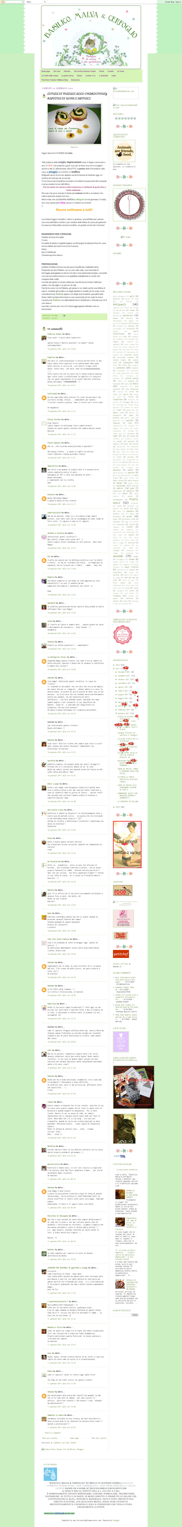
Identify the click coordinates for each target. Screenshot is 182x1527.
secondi (54, 318)
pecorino (135, 486)
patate (119, 483)
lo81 (49, 1050)
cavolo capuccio (128, 347)
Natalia (51, 890)
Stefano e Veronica (56, 533)
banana (115, 318)
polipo (126, 508)
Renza (50, 838)
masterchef (121, 446)
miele (119, 457)
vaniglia (120, 590)
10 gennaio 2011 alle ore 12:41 (62, 548)
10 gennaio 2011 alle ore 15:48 (62, 801)
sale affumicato (128, 532)
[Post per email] (64, 315)
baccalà (116, 315)
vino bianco (129, 593)
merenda (116, 454)
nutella (116, 467)
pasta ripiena (118, 480)
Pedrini (59, 294)
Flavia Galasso (54, 443)
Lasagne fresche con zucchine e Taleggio (127, 734)
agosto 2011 (123, 687)
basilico (129, 318)
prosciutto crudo (128, 519)
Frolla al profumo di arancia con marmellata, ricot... (128, 719)
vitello (131, 596)
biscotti (124, 323)
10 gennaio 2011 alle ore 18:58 (62, 995)
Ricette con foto (120, 964)
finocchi (131, 399)
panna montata (118, 473)
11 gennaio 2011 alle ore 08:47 (62, 1179)
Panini (79, 76)
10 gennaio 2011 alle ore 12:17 (62, 504)
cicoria (116, 355)
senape (131, 559)
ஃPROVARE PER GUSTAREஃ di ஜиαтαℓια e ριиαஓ (67, 1268)
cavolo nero (117, 349)
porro (132, 514)
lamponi (116, 428)
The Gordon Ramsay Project (85, 71)
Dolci (135, 383)
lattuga (131, 431)
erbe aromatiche (132, 389)
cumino (120, 381)
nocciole (135, 462)
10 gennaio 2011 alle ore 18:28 (62, 954)
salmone (131, 535)
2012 (118, 665)
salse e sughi (118, 542)
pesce (125, 493)
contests (120, 368)
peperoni (130, 491)
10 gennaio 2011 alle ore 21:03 (62, 1068)
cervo (136, 349)
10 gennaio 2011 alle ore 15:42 (62, 776)
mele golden (121, 449)
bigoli (131, 321)
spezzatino (121, 570)
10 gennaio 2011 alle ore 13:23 (62, 595)
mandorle (116, 444)
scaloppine (130, 550)
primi (129, 516)
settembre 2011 (125, 683)
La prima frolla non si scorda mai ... (128, 740)
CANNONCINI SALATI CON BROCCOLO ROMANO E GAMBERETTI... (127, 795)
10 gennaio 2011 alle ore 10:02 (62, 349)
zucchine (125, 604)
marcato (135, 444)
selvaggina (120, 559)
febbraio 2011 (124, 710)
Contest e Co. (91, 76)
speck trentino (131, 567)
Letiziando (52, 394)
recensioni (121, 524)
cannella (131, 339)
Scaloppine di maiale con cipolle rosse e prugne (127, 727)
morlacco (131, 457)
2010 (118, 807)
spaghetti (126, 564)
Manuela (51, 740)
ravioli (135, 522)
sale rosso (117, 535)
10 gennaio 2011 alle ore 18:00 (62, 931)
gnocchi (132, 412)
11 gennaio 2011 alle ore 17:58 (62, 1384)
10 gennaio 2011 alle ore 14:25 (62, 649)
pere (114, 493)
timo (133, 577)
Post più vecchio (99, 1438)
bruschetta (131, 328)
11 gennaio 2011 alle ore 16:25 (62, 1363)
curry (127, 384)
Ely (49, 556)
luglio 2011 (123, 691)
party (115, 475)
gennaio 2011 (124, 713)
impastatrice (118, 425)
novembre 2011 (124, 676)
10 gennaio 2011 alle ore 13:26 (62, 613)
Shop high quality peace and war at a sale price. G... (126, 1017)
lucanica (116, 439)
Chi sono (56, 71)
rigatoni (116, 527)
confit (124, 365)
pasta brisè (125, 475)
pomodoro (130, 511)
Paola (50, 1371)
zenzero (116, 601)
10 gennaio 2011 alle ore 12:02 (62, 486)
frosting (120, 405)
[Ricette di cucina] (121, 957)
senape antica (118, 562)
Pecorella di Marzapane (58, 1216)
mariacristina (54, 1164)
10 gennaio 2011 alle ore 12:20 (62, 525)
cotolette (134, 370)
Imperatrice (53, 466)
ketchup (131, 425)
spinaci (132, 570)
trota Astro (130, 585)
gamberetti (131, 410)
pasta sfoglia (133, 480)
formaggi (126, 402)
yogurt (115, 598)
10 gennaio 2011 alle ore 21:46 (62, 1094)
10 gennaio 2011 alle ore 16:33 (62, 853)
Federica (51, 357)
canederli (120, 339)
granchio (116, 418)
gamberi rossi (118, 412)
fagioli (125, 394)
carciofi (116, 344)
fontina (116, 402)
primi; (115, 519)
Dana (49, 913)
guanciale (116, 420)
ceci (128, 349)
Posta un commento (53, 1433)
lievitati (130, 433)
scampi (115, 553)
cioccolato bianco (131, 355)
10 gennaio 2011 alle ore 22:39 (62, 1156)
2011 (118, 669)
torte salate (119, 583)
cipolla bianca (119, 360)
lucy (49, 1353)
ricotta (132, 524)
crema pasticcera (123, 373)
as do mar (121, 310)
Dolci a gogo (53, 784)
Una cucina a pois (55, 810)
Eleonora (51, 494)
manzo (126, 444)
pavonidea (121, 486)
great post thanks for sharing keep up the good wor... (126, 1007)
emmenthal (123, 386)
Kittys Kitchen (54, 419)
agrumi (127, 299)
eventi (131, 391)
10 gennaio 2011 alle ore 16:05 (62, 830)
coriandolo (121, 370)
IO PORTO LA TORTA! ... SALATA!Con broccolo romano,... (128, 779)
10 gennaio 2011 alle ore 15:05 (62, 669)
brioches (120, 326)
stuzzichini (117, 572)
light (115, 436)
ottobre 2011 (124, 679)
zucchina (51, 761)
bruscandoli (117, 328)
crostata (116, 378)
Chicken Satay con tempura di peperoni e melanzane (127, 747)
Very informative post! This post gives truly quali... (125, 979)
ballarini (128, 315)
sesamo (132, 562)
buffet (115, 331)
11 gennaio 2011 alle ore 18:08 (62, 1407)
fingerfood (117, 399)
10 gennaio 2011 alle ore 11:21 (62, 411)
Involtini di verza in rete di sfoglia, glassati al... (127, 755)
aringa (136, 307)
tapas (118, 577)
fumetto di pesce (131, 407)
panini (130, 470)
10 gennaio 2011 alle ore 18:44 (62, 977)
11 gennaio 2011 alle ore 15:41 (62, 1345)
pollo (136, 508)
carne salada (129, 344)
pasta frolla (129, 478)
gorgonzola (117, 415)
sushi (131, 572)
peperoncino (117, 491)
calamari (135, 336)
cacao (125, 336)
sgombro (116, 564)
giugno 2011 (123, 695)
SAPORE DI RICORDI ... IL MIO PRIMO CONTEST (131, 1194)
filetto (131, 397)
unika (50, 621)
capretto (130, 342)
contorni (135, 368)
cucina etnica (131, 378)
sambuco (127, 545)
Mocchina (51, 1146)
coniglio (135, 365)
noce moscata (122, 465)
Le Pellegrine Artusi (57, 657)
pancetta (116, 470)
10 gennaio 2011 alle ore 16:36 (62, 882)
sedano (136, 556)
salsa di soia (120, 537)
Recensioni (75, 80)
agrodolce (116, 299)
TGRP (126, 577)
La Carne (120, 71)
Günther (51, 1250)
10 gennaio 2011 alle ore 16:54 (62, 905)
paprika (131, 473)
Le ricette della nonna (50, 76)
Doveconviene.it (127, 905)
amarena (129, 301)
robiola (116, 529)
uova (127, 588)
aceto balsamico (119, 296)
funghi (119, 410)
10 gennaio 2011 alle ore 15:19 (62, 732)
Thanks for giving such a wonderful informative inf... (126, 997)
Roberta (51, 577)
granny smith (129, 418)
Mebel (76, 147)
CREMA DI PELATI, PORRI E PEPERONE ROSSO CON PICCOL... (128, 771)
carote (115, 347)
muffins (125, 462)
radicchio (116, 522)
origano (130, 467)
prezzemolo (117, 516)
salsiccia (131, 542)
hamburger (116, 423)
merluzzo (135, 454)
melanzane (134, 446)
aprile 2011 (123, 702)
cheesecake (131, 352)
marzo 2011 (123, 706)
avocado (130, 313)
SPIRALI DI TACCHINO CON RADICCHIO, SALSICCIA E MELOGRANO (131, 1284)
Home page (45, 71)
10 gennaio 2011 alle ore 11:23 (62, 434)
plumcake (131, 506)
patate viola (133, 483)
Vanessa (51, 642)
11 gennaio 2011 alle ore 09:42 (62, 1241)
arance (126, 307)
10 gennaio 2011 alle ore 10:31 (62, 385)
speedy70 (51, 603)
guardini (130, 420)
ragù (126, 522)
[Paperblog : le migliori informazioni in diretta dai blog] (119, 1158)
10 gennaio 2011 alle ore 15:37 (62, 752)
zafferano (129, 598)
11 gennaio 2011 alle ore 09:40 (62, 1208)
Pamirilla (52, 1004)
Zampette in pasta (55, 1415)
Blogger (116, 1520)
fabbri (115, 394)
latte (126, 428)
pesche (130, 496)
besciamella (117, 321)
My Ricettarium (54, 862)
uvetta (136, 588)
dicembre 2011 (124, 672)
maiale (119, 441)
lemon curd (117, 433)
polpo (119, 511)
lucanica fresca (131, 439)
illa (130, 423)
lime (124, 436)
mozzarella (117, 459)
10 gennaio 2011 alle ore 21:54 (62, 1138)
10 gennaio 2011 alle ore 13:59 (62, 633)
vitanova (116, 596)
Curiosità (116, 384)
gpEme (131, 415)
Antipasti (119, 304)
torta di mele (128, 580)
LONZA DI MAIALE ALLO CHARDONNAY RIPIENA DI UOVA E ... (127, 787)
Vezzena (116, 593)
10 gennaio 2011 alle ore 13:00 (62, 569)
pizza (119, 506)
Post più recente (49, 1438)
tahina (126, 575)
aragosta (116, 307)
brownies (131, 326)
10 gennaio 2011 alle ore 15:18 (62, 714)
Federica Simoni (55, 334)
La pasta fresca (67, 76)
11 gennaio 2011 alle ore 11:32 (62, 1293)
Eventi (101, 71)
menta (133, 452)
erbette (120, 391)
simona (50, 1102)
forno (136, 402)
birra (115, 323)
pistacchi (134, 503)
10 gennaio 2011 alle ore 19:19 (62, 1019)
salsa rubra (129, 540)
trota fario (117, 588)
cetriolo (119, 352)
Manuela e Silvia (55, 1327)
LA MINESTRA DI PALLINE (128, 801)
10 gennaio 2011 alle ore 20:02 (62, 1042)
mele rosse (134, 449)
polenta (116, 508)
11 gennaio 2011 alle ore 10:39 (62, 1259)
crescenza (129, 376)
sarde (131, 548)
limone (132, 436)
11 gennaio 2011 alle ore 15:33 (62, 1319)
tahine (136, 575)
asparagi (116, 313)
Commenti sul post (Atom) (65, 1443)
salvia (115, 545)
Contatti (111, 71)
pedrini (120, 488)
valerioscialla (54, 513)
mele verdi (121, 452)
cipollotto (128, 363)
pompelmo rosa (118, 514)
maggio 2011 (123, 698)
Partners (67, 71)
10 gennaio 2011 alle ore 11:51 (62, 458)
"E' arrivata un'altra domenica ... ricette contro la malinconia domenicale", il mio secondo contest (125, 1254)
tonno (115, 580)
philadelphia (118, 499)
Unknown (51, 678)
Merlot (125, 454)
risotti (129, 527)
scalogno (116, 550)
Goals (114, 76)
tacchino (116, 575)
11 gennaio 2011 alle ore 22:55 (62, 1427)
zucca (125, 601)
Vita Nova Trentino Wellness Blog (55, 80)
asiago (132, 310)
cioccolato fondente (125, 357)
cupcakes (131, 381)
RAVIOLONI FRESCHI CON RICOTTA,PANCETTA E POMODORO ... (127, 763)
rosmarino (129, 529)
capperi (116, 342)
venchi (131, 590)
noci (133, 465)
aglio (132, 296)
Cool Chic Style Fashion (58, 939)
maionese (131, 441)
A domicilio (103, 76)
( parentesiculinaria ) (58, 1301)
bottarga (135, 323)
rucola (115, 532)
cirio (115, 365)
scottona (129, 553)
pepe (132, 488)
